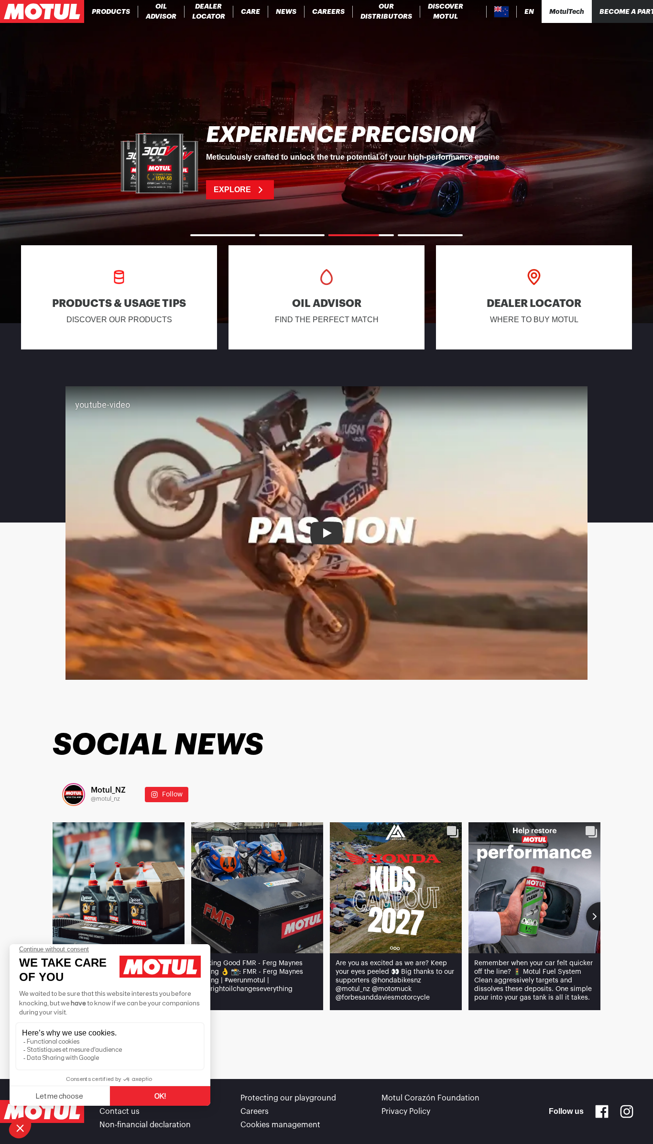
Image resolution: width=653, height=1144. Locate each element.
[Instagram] (626, 1111)
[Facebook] (602, 1111)
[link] (250, 11)
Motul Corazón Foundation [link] (430, 1098)
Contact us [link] (119, 1111)
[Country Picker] (502, 11)
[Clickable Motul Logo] (42, 11)
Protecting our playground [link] (288, 1098)
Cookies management (280, 1125)
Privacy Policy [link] (405, 1111)
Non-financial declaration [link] (145, 1125)
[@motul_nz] (73, 794)
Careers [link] (254, 1111)
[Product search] (479, 11)
